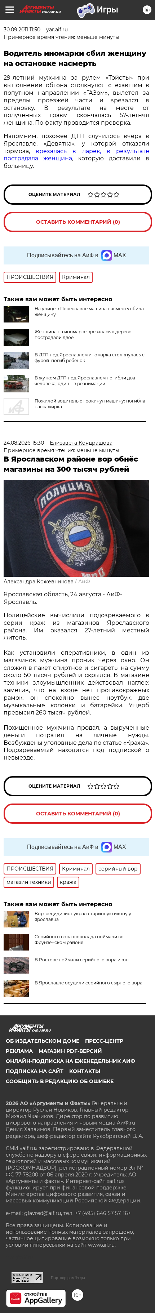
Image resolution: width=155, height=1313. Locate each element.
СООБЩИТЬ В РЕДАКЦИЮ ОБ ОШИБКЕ (60, 1081)
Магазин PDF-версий (70, 1051)
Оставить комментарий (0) (78, 222)
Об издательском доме (42, 1041)
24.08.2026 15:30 (24, 443)
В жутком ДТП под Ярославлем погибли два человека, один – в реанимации (85, 380)
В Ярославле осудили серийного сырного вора (88, 982)
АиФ (84, 581)
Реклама (19, 1051)
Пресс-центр (104, 1041)
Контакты (84, 1071)
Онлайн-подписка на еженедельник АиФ (70, 1061)
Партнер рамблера (68, 1278)
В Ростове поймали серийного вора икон (82, 959)
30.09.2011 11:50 (22, 29)
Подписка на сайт (34, 1071)
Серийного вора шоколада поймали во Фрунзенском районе (79, 939)
